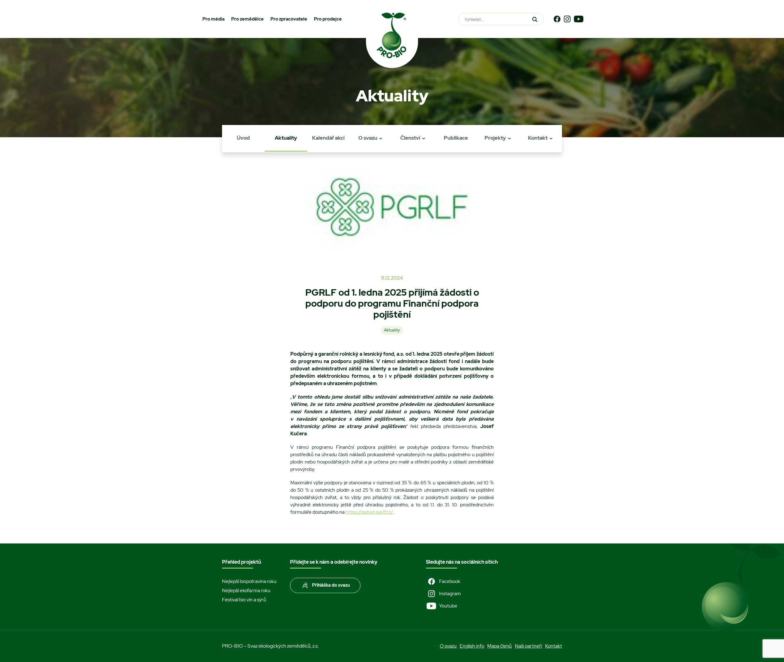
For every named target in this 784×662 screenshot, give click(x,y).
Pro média (213, 19)
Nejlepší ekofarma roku (246, 590)
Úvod (243, 137)
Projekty (495, 137)
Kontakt (538, 137)
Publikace (456, 137)
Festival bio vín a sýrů (244, 599)
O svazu (367, 137)
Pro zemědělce (247, 19)
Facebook (449, 581)
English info (472, 646)
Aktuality (286, 137)
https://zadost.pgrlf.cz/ (369, 512)
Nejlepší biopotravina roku (249, 581)
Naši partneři (528, 646)
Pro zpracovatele (288, 19)
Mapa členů (499, 646)
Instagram (450, 593)
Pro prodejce (328, 19)
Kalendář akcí (328, 137)
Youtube (448, 606)
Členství (410, 137)
